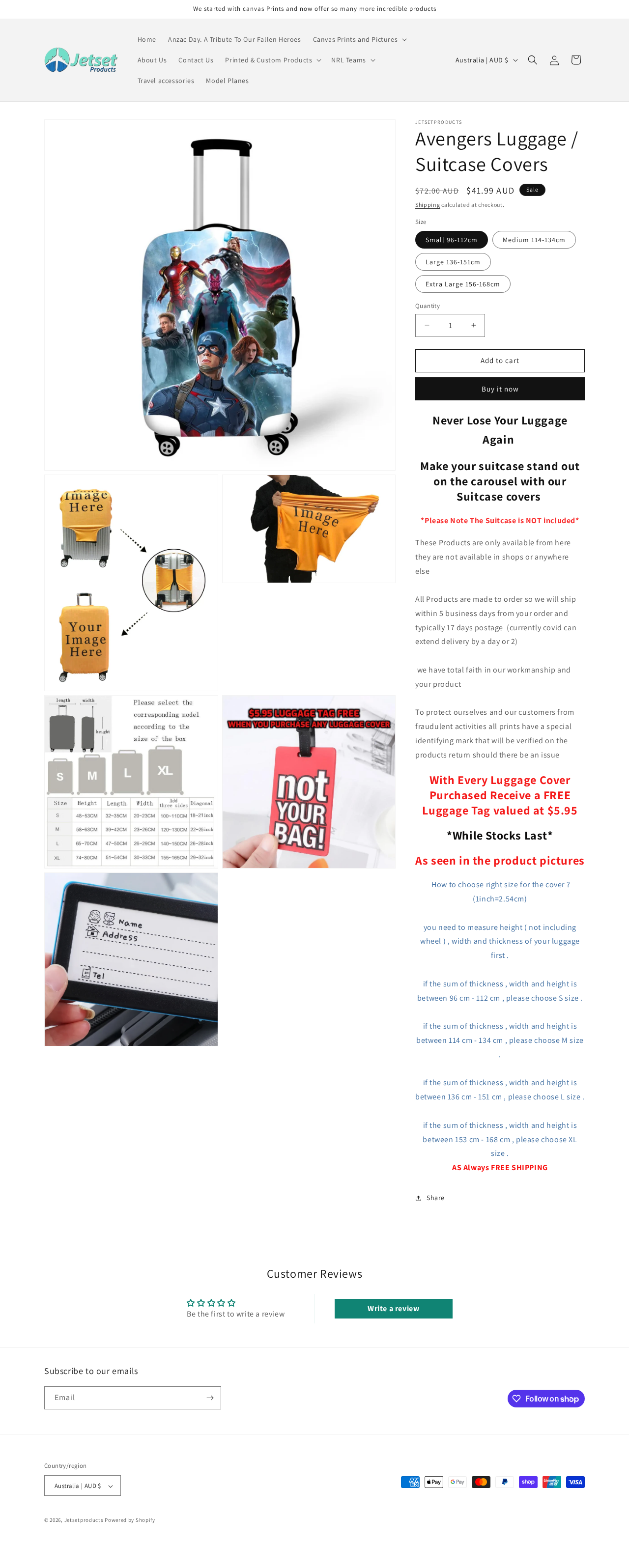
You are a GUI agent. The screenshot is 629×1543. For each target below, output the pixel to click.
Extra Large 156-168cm (463, 284)
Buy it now (500, 388)
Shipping (427, 204)
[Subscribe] (210, 1397)
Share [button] (436, 1197)
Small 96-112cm (452, 239)
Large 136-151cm (453, 261)
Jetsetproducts (84, 1520)
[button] (359, 39)
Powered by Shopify (130, 1520)
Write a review (393, 1308)
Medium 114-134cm (534, 239)
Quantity (427, 306)
